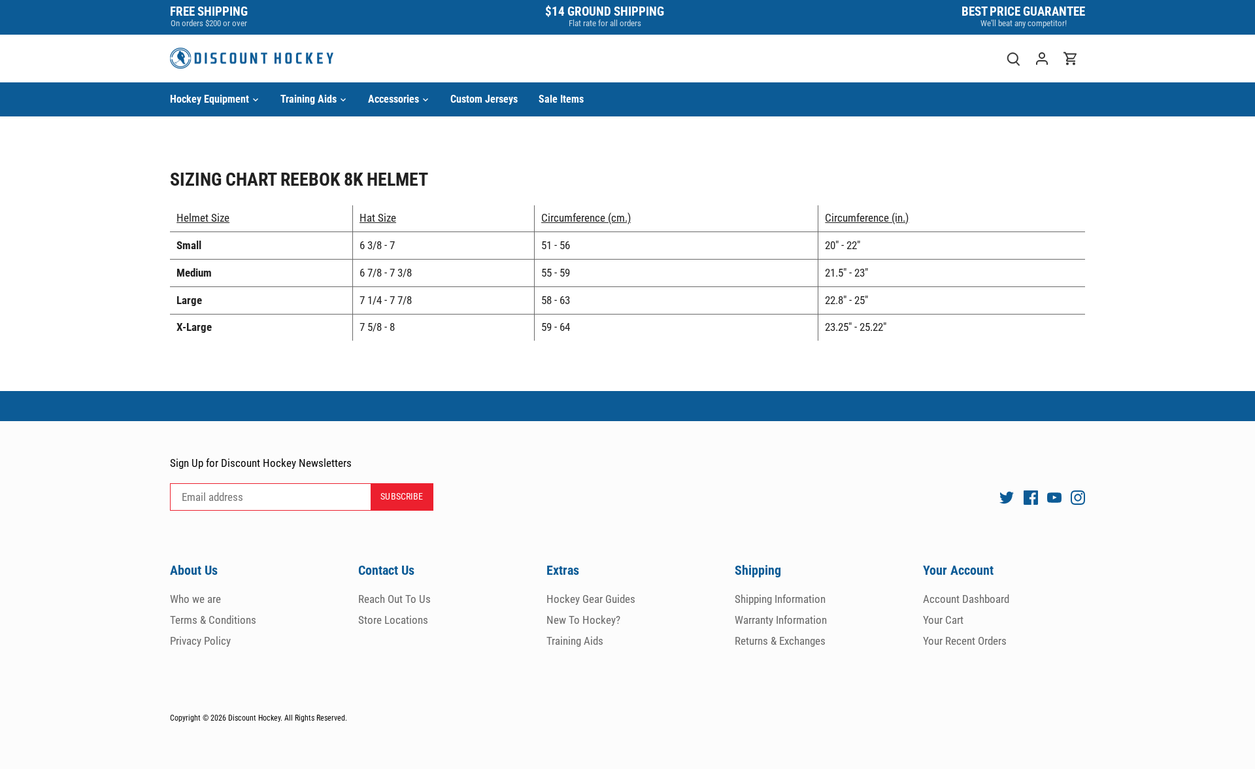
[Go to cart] (1071, 59)
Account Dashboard (966, 599)
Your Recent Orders (965, 640)
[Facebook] (1031, 497)
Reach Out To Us (394, 599)
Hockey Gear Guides (590, 599)
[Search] (1013, 59)
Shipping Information (780, 599)
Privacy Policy (200, 640)
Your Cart (943, 619)
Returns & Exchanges (780, 640)
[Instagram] (1078, 497)
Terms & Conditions (213, 619)
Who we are (195, 599)
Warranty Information (781, 619)
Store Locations (393, 619)
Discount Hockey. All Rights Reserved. (287, 718)
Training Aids (574, 640)
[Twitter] (1006, 497)
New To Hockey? (583, 619)
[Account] (1042, 59)
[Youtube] (1054, 497)
